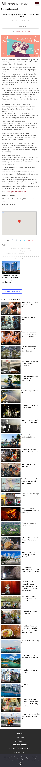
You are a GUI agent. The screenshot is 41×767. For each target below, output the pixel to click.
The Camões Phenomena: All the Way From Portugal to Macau (30, 569)
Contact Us (20, 753)
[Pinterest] (29, 240)
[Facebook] (12, 240)
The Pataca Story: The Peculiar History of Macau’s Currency (30, 481)
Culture (4, 387)
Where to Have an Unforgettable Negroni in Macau (30, 511)
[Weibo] (33, 240)
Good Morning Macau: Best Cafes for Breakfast (29, 364)
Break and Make (25, 248)
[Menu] (37, 3)
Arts (3, 358)
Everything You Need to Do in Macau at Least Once (30, 716)
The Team (20, 737)
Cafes (3, 681)
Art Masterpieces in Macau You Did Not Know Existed (29, 349)
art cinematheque (14, 248)
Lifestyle (4, 402)
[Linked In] (20, 240)
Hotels (4, 272)
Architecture (6, 564)
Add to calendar (12, 291)
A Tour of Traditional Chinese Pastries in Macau (29, 540)
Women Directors (19, 253)
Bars (3, 343)
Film (31, 251)
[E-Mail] (8, 240)
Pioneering (9, 253)
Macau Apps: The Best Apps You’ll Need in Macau (29, 305)
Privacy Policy (20, 745)
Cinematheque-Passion (23, 31)
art (7, 248)
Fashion (4, 431)
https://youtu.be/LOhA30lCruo (16, 192)
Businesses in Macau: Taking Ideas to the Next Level (29, 378)
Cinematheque (10, 251)
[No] (39, 761)
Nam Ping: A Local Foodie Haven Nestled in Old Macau (29, 599)
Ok (20, 764)
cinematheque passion (22, 251)
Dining (3, 373)
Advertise (20, 741)
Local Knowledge (7, 314)
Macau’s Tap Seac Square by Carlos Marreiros (28, 555)
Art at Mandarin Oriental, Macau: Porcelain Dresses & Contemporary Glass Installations (29, 586)
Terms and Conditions (20, 749)
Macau (3, 667)
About (20, 733)
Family (3, 446)
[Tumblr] (16, 240)
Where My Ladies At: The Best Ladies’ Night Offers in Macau (30, 334)
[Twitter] (24, 240)
